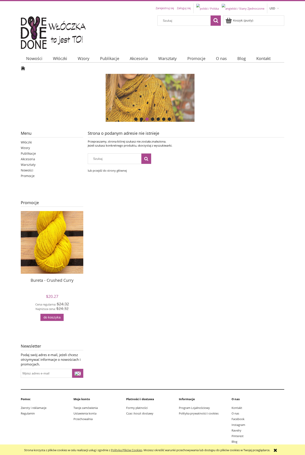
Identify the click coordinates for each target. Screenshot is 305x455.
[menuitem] (34, 58)
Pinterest (238, 436)
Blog (234, 442)
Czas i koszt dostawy (139, 413)
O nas (235, 413)
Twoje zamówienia (85, 408)
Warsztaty (28, 164)
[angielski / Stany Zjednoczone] (243, 8)
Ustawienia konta (84, 413)
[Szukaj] (216, 20)
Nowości (27, 170)
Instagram (238, 425)
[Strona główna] (56, 32)
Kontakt (237, 408)
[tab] (136, 119)
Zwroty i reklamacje (33, 408)
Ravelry (236, 430)
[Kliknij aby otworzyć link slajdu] (152, 98)
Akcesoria (28, 159)
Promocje (28, 176)
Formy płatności (137, 408)
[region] (152, 98)
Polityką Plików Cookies (126, 450)
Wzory (25, 148)
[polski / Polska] (207, 8)
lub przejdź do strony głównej (107, 171)
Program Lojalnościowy (194, 408)
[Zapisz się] (77, 373)
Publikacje (28, 153)
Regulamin (28, 413)
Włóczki (26, 142)
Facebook (238, 419)
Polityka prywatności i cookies (199, 413)
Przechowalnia (83, 419)
